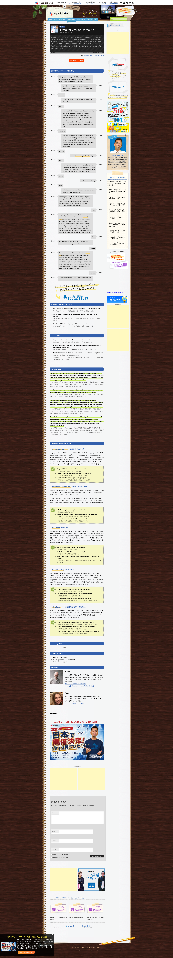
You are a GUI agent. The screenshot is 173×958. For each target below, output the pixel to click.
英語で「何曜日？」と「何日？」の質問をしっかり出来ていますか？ (117, 224)
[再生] (50, 52)
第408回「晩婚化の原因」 (87, 928)
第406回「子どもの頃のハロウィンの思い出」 (64, 928)
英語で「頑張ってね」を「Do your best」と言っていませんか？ (117, 191)
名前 (54, 831)
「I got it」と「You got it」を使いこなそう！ (117, 198)
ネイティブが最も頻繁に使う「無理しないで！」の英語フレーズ (117, 210)
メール (54, 840)
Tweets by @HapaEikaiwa (115, 292)
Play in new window (88, 55)
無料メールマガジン (90, 947)
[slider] (101, 52)
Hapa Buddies (90, 2)
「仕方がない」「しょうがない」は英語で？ (117, 238)
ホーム (73, 947)
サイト (54, 849)
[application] (77, 52)
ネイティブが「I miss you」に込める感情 (117, 244)
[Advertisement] (63, 779)
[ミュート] (97, 52)
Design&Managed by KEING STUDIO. (96, 950)
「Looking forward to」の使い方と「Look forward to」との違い (117, 183)
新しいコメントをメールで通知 (60, 854)
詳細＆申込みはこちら (26, 952)
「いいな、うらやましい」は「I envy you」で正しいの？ (117, 204)
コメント (54, 813)
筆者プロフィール (80, 947)
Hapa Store (101, 2)
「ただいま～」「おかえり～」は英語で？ (117, 218)
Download (96, 55)
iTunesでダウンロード (76, 60)
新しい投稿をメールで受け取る (60, 857)
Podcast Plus (113, 2)
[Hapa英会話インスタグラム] (113, 12)
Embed (102, 55)
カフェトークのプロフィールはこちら (75, 684)
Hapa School (75, 2)
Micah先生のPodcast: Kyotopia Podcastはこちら (79, 686)
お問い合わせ (99, 947)
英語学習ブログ (61, 3)
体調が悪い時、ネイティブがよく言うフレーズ (117, 231)
